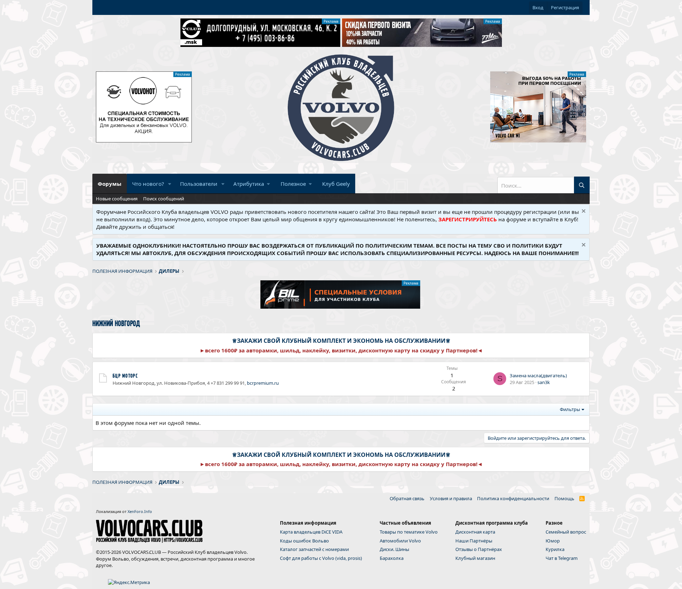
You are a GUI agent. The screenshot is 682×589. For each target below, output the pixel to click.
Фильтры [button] (570, 409)
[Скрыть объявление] (583, 212)
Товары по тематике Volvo (409, 532)
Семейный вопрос (566, 532)
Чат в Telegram (562, 558)
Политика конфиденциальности (513, 498)
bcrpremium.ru (263, 383)
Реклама (331, 21)
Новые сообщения (116, 198)
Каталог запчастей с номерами (314, 549)
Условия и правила (451, 498)
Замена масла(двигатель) (538, 375)
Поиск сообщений (163, 198)
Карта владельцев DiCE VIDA (311, 532)
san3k (543, 382)
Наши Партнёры (473, 540)
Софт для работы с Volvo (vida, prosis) (321, 558)
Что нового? (148, 183)
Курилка (555, 549)
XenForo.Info (140, 511)
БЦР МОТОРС (125, 376)
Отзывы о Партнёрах (478, 549)
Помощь (564, 498)
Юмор (553, 540)
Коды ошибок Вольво (304, 540)
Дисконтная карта (475, 532)
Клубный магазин (475, 558)
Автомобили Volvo (400, 540)
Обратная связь (407, 498)
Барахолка (392, 558)
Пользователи (198, 183)
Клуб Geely (336, 183)
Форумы (109, 183)
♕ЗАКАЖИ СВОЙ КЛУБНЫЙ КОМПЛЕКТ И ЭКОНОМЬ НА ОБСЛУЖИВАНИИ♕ (341, 341)
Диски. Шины (394, 549)
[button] (170, 183)
